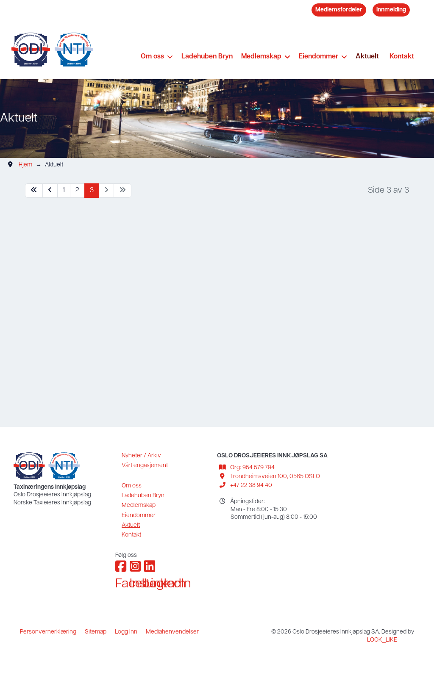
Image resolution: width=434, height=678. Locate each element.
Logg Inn (126, 632)
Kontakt (401, 56)
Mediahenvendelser (172, 632)
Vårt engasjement (145, 465)
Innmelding (391, 10)
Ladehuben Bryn (207, 56)
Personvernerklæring (48, 632)
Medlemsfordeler (338, 10)
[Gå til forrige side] (50, 190)
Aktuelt (367, 56)
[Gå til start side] (34, 190)
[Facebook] (120, 564)
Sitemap (95, 632)
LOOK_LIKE (382, 640)
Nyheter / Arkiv (141, 456)
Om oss (152, 56)
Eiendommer (318, 56)
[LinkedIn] (149, 564)
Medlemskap (261, 56)
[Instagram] (135, 564)
